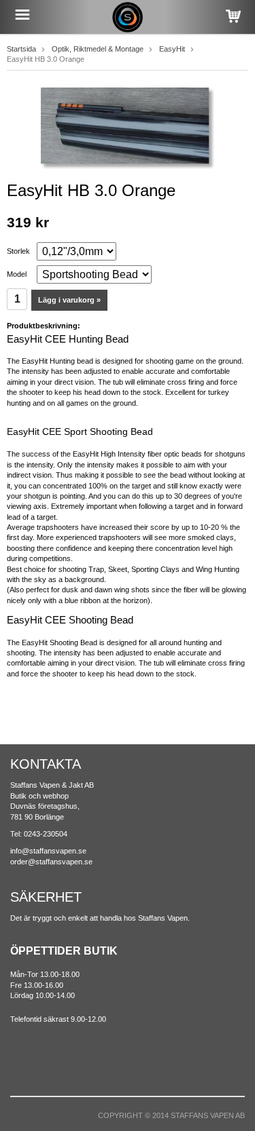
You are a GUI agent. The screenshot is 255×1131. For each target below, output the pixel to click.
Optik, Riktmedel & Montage (97, 49)
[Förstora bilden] (127, 127)
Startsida (21, 49)
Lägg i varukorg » (69, 300)
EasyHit (172, 49)
